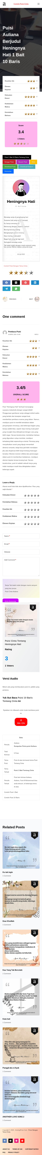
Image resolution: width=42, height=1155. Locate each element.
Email (7, 544)
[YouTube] (22, 1141)
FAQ (4, 1152)
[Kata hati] (21, 997)
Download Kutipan (26, 167)
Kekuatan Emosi (9, 495)
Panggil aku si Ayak (11, 1068)
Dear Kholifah (8, 921)
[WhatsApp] (16, 289)
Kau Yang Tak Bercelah (12, 970)
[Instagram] (16, 1141)
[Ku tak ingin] (21, 850)
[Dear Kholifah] (21, 899)
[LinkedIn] (35, 282)
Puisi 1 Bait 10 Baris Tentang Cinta (17, 157)
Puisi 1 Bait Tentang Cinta (24, 770)
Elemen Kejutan (9, 523)
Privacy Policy (13, 1152)
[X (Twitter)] (16, 282)
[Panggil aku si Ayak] (21, 1045)
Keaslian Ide (7, 509)
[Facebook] (6, 282)
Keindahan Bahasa (10, 502)
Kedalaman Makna (10, 516)
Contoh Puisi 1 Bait (11, 792)
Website (7, 552)
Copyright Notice (32, 1149)
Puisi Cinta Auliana (11, 591)
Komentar (8, 171)
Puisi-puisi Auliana (29, 746)
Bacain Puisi (22, 162)
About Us (6, 1149)
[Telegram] (6, 289)
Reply (36, 334)
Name (7, 536)
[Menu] (39, 4)
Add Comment (10, 560)
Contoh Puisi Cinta (21, 4)
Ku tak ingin (8, 872)
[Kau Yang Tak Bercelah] (21, 948)
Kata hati (6, 1019)
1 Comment (7, 876)
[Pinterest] (25, 282)
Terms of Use (17, 1149)
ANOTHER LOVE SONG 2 (13, 1117)
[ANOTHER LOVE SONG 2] (21, 1094)
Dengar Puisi (9, 162)
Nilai (33, 162)
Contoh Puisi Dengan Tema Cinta (15, 266)
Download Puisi (10, 167)
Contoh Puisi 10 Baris (11, 797)
